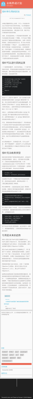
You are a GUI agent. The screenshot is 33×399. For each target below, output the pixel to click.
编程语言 (7, 296)
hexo (9, 397)
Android (5, 352)
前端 (22, 355)
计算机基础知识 (7, 361)
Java (17, 352)
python (11, 355)
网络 (19, 358)
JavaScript (23, 352)
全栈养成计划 (14, 3)
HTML (11, 352)
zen (17, 355)
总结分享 (5, 358)
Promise (5, 355)
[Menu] (30, 4)
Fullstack (28, 15)
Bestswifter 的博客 (7, 370)
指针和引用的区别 (10, 11)
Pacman (20, 397)
